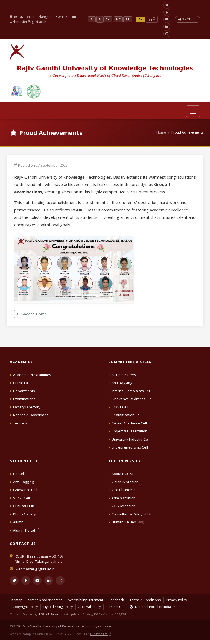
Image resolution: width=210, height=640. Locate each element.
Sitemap (16, 600)
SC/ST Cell (120, 407)
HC (118, 19)
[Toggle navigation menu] (193, 111)
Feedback (116, 600)
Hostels (19, 473)
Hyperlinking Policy (58, 606)
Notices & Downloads (30, 414)
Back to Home (33, 314)
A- (92, 19)
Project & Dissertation (129, 431)
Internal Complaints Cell (131, 390)
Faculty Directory (26, 407)
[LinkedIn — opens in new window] (166, 26)
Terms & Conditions (145, 600)
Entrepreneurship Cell (130, 447)
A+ (108, 19)
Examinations (24, 398)
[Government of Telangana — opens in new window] (17, 91)
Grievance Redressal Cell (132, 398)
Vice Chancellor (124, 489)
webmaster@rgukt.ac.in (28, 21)
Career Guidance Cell (129, 423)
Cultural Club (23, 505)
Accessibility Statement (85, 600)
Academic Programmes (32, 374)
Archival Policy (89, 606)
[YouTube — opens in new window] (166, 19)
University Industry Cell (131, 439)
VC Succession (124, 505)
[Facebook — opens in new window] (166, 12)
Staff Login (189, 19)
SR (128, 19)
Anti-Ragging (122, 382)
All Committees (124, 374)
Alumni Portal (24, 530)
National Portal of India (153, 606)
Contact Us (114, 606)
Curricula (20, 382)
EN (141, 19)
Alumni (18, 522)
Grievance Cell (25, 489)
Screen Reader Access (45, 600)
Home (161, 132)
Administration (124, 498)
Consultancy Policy (131, 514)
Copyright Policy (25, 606)
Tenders (20, 423)
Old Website (99, 634)
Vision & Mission (125, 481)
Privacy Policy (176, 600)
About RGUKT (123, 473)
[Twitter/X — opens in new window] (166, 5)
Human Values (128, 522)
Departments (24, 390)
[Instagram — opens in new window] (166, 33)
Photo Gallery (24, 514)
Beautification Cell (126, 414)
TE (150, 19)
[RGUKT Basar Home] (17, 51)
